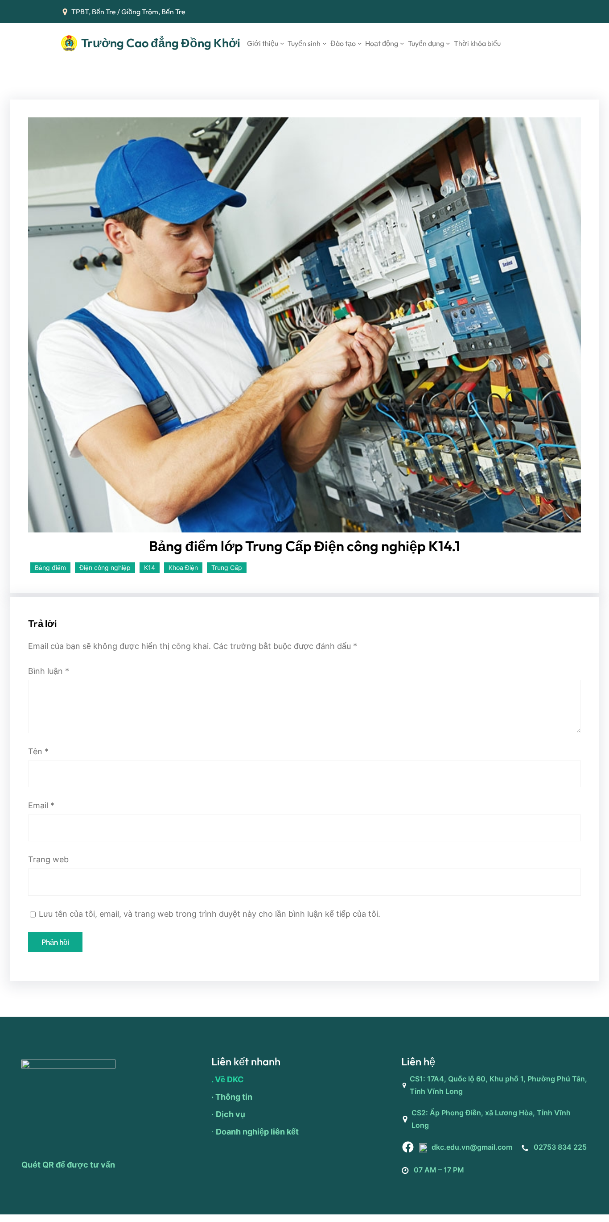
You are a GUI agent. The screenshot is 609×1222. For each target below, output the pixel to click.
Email (41, 805)
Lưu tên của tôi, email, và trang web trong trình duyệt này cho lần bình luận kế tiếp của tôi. (209, 914)
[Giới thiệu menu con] (282, 43)
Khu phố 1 (506, 1078)
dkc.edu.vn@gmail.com (472, 1147)
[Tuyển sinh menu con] (324, 43)
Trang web (48, 859)
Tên (38, 751)
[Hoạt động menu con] (402, 43)
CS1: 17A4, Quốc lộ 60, (450, 1078)
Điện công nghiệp (105, 567)
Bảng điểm (50, 567)
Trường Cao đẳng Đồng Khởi (160, 42)
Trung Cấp (226, 567)
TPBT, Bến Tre (93, 11)
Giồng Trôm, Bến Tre (153, 11)
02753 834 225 (560, 1147)
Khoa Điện (183, 567)
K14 (149, 567)
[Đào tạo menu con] (360, 43)
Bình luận (48, 671)
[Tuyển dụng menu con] (448, 43)
